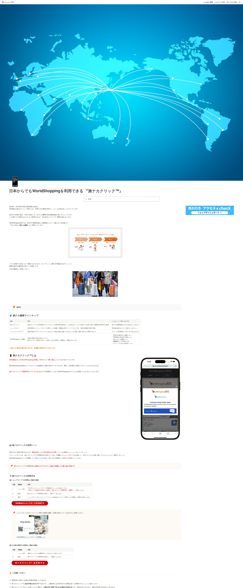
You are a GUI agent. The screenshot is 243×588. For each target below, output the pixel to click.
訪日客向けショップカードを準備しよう (31, 537)
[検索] (239, 2)
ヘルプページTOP (219, 2)
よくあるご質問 (208, 2)
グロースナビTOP (231, 2)
